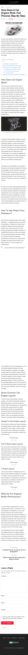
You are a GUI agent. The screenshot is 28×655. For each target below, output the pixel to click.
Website (3, 609)
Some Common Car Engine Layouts (12, 67)
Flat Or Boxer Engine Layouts (12, 71)
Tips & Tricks (8, 7)
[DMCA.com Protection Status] (14, 642)
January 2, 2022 (20, 19)
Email (3, 602)
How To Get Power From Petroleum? (12, 65)
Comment (4, 576)
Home (2, 7)
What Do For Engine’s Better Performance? (14, 74)
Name (3, 595)
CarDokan (11, 19)
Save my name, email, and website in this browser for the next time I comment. (13, 617)
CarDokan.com (20, 648)
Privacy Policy (21, 638)
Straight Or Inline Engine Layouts (13, 69)
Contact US (14, 638)
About (8, 638)
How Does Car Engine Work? (10, 64)
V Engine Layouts (10, 73)
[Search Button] (25, 627)
